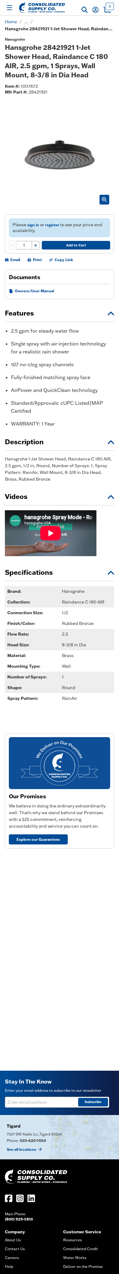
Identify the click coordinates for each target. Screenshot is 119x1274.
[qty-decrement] (12, 245)
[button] (84, 10)
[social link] (9, 1198)
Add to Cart (76, 245)
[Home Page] (42, 7)
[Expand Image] (104, 200)
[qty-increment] (35, 245)
